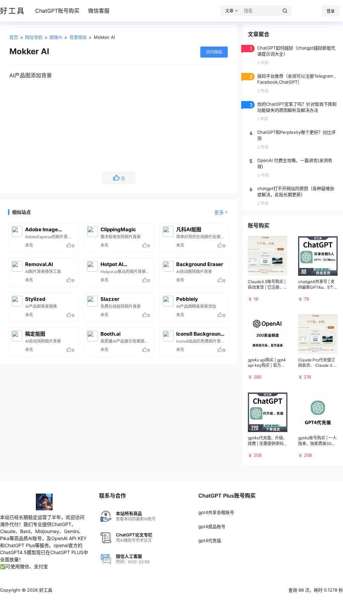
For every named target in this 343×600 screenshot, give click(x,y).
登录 (331, 11)
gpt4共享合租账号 (216, 512)
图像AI (56, 37)
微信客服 (99, 10)
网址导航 (34, 37)
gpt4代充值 (209, 540)
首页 (13, 37)
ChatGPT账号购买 (57, 10)
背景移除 (78, 37)
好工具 (45, 590)
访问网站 (214, 52)
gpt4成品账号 (211, 526)
